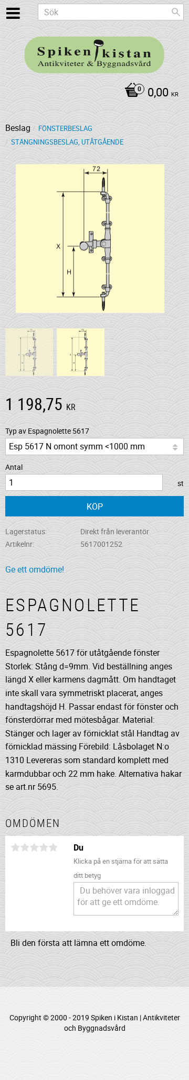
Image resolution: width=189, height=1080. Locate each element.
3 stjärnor (34, 847)
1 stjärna (15, 847)
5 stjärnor (53, 847)
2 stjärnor (24, 847)
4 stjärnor (43, 847)
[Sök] (176, 12)
